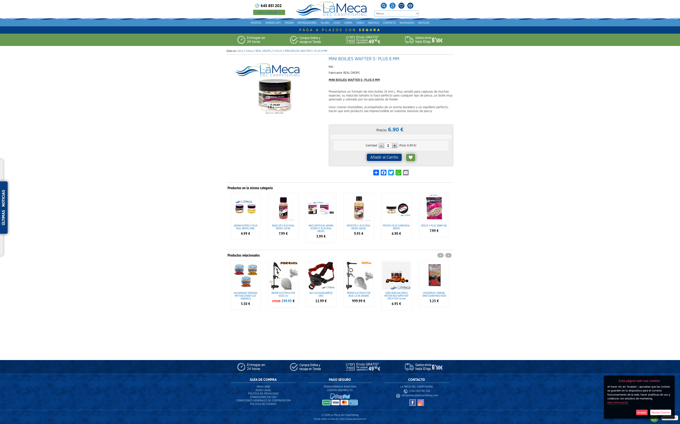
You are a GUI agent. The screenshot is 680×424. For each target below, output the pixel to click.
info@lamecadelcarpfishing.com (420, 395)
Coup (336, 23)
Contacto (389, 23)
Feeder (289, 23)
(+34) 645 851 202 (419, 391)
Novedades (407, 23)
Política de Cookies (263, 404)
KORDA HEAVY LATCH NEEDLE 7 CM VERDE (434, 294)
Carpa (348, 23)
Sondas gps (273, 23)
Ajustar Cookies (660, 412)
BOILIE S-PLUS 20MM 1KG (434, 225)
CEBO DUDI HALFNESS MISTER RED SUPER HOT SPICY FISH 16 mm (359, 295)
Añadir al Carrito (384, 157)
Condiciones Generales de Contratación (263, 400)
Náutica (373, 23)
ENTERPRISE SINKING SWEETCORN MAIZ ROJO (396, 294)
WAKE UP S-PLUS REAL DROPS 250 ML (283, 227)
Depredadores (307, 23)
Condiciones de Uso (263, 397)
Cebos (360, 23)
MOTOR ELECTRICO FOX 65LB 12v (245, 294)
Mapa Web (263, 386)
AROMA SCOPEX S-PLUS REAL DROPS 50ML (245, 227)
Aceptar (641, 412)
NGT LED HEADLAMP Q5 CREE (283, 294)
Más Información (617, 402)
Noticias (423, 23)
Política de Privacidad (263, 393)
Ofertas (256, 23)
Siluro (325, 23)
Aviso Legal (263, 390)
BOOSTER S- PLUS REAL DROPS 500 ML (359, 227)
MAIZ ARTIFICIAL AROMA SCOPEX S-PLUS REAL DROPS (321, 228)
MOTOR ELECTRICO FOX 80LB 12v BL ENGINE (321, 294)
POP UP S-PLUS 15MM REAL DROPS (396, 227)
